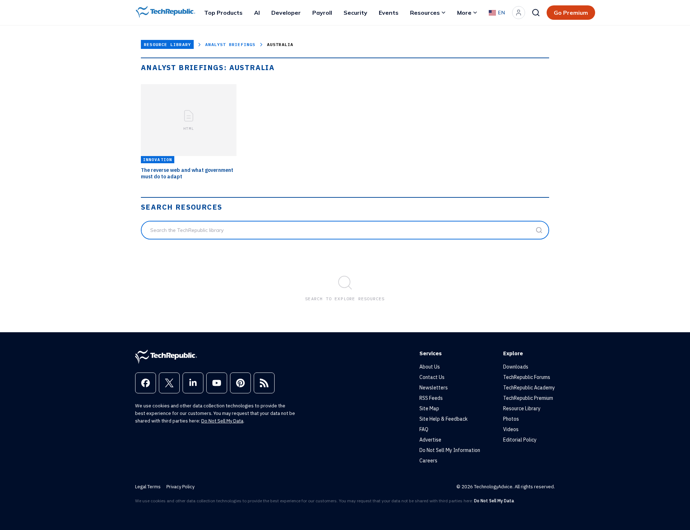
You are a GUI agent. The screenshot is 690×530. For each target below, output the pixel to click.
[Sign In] (518, 12)
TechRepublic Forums (526, 377)
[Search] (535, 12)
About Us (429, 367)
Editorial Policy (520, 440)
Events (389, 12)
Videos (511, 429)
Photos (511, 419)
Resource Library (167, 44)
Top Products (223, 12)
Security (355, 12)
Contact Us (432, 377)
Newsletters (433, 387)
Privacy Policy (180, 487)
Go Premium (571, 12)
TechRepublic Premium (528, 398)
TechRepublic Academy (529, 387)
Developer (286, 12)
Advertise (430, 440)
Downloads (515, 367)
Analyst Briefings (230, 44)
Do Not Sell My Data (222, 421)
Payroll (322, 12)
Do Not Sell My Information (449, 450)
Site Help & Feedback (443, 419)
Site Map (429, 408)
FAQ (423, 429)
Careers (428, 460)
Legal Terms (148, 487)
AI (257, 12)
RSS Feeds (431, 398)
